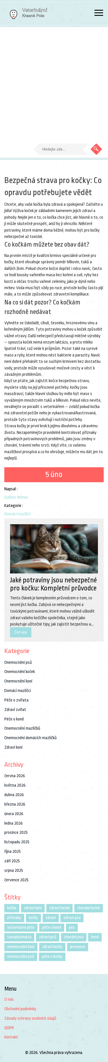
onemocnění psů (20, 956)
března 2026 (14, 804)
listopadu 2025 (16, 842)
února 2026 (13, 813)
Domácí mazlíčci (17, 514)
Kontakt (11, 1037)
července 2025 (16, 880)
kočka (11, 907)
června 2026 (14, 775)
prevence (77, 946)
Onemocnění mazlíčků (22, 728)
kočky (33, 917)
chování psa (74, 937)
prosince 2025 (16, 832)
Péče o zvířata (16, 700)
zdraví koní (33, 907)
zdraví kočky (52, 946)
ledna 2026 (13, 823)
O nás (9, 999)
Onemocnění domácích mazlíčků (30, 737)
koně (95, 937)
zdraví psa (72, 917)
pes (72, 927)
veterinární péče (21, 927)
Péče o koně (14, 719)
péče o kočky (52, 956)
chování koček (88, 907)
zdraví (51, 917)
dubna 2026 (14, 794)
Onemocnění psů (18, 662)
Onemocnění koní (18, 681)
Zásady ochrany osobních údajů (30, 1018)
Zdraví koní (13, 747)
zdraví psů (47, 937)
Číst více (20, 632)
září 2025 (12, 861)
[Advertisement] (54, 84)
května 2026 (15, 785)
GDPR (9, 1027)
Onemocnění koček (19, 671)
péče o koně (51, 927)
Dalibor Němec (16, 497)
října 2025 (12, 851)
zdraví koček (59, 907)
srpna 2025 (13, 870)
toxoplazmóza (19, 937)
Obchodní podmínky (20, 1008)
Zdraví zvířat (15, 709)
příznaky (14, 917)
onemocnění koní (21, 946)
